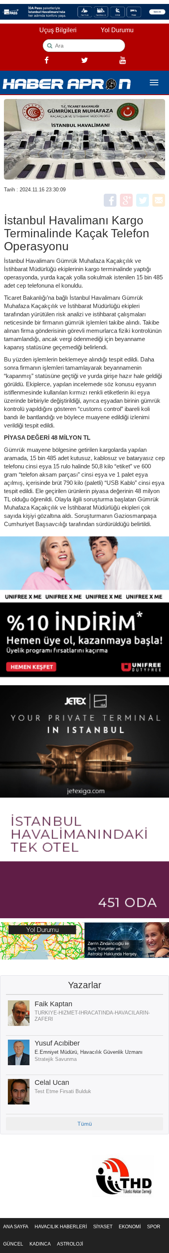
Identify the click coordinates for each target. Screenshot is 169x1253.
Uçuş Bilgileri (58, 30)
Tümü (84, 1124)
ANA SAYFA (15, 1226)
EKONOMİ (130, 1226)
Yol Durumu (117, 30)
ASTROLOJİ (70, 1244)
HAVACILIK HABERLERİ (61, 1226)
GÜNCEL (13, 1244)
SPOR (153, 1226)
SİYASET (102, 1226)
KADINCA (40, 1244)
